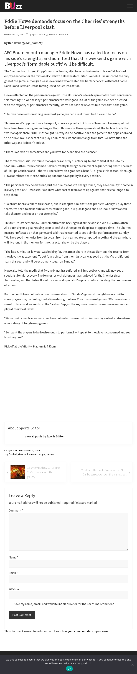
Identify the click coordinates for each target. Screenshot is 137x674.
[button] (130, 6)
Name (13, 557)
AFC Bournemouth (24, 450)
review (50, 454)
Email (13, 573)
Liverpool (23, 454)
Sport (37, 450)
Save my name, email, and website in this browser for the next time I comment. (64, 604)
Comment (16, 510)
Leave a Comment (58, 34)
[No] (132, 664)
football (13, 454)
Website (14, 588)
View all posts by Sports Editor (44, 436)
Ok (69, 668)
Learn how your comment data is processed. (82, 631)
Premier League (37, 454)
